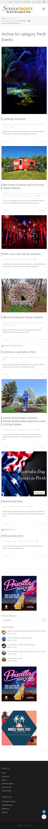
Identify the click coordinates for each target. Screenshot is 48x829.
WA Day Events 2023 (13, 536)
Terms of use (6, 787)
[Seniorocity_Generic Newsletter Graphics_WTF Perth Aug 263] (19, 728)
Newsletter (26, 2)
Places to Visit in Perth (30, 196)
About (4, 780)
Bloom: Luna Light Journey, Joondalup (22, 254)
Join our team (36, 2)
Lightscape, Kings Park (14, 119)
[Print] (19, 593)
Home (10, 2)
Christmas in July (24, 357)
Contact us (5, 776)
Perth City (40, 124)
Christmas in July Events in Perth (19, 352)
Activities (5, 812)
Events (24, 124)
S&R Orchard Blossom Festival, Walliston (23, 317)
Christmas (28, 193)
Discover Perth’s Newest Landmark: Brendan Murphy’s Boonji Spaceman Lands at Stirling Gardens (24, 421)
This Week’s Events (8, 801)
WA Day (32, 541)
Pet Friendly (18, 196)
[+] (24, 80)
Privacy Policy (6, 791)
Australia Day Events (13, 501)
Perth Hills (10, 196)
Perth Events (7, 127)
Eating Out (33, 357)
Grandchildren (31, 124)
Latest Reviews (7, 805)
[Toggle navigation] (43, 9)
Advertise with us (8, 784)
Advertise (18, 2)
